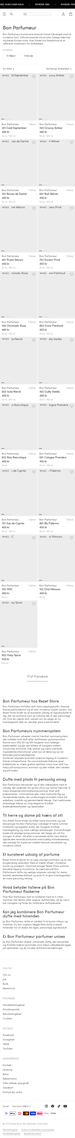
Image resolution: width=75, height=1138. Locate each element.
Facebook (8, 1035)
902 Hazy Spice (11, 655)
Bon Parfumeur (10, 124)
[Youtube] (65, 1106)
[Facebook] (52, 1106)
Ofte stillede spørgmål (16, 1083)
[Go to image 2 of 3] (6, 448)
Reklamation (10, 1078)
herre (55, 823)
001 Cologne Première (52, 457)
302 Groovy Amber (51, 128)
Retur (6, 1074)
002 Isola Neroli (11, 391)
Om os (7, 974)
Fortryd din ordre (12, 1092)
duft (27, 718)
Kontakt (7, 1065)
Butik (5, 983)
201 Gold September (14, 128)
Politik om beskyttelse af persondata (37, 1129)
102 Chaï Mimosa (49, 589)
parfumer (31, 839)
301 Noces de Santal (14, 194)
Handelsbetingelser (14, 1004)
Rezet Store (16, 1123)
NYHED (5, 75)
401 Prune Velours (12, 260)
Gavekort (8, 1087)
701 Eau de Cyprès (13, 523)
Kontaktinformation (32, 1133)
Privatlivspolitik (11, 1009)
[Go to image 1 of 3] (2, 448)
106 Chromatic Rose (14, 325)
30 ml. (5, 136)
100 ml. (12, 136)
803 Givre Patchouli (51, 325)
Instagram (9, 1039)
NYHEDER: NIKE (42, 4)
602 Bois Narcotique (14, 457)
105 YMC (7, 589)
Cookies (7, 1018)
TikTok (6, 1044)
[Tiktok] (59, 1106)
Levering (7, 1069)
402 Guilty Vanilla (49, 391)
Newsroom (9, 988)
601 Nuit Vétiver (48, 194)
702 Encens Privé (49, 260)
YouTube (7, 1048)
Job (4, 979)
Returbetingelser (12, 1013)
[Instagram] (46, 1106)
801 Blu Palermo (49, 523)
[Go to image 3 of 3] (9, 448)
